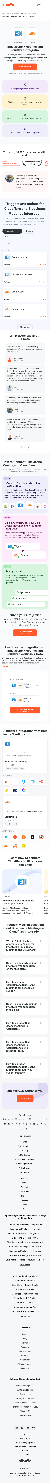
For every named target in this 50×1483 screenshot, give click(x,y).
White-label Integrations (25, 1385)
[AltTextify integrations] (23, 837)
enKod (24, 1142)
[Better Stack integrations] (32, 837)
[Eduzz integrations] (6, 790)
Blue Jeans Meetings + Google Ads (25, 1255)
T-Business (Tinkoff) (24, 1159)
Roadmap (25, 1355)
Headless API (25, 1415)
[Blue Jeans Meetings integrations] (32, 781)
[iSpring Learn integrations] (23, 790)
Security (25, 1450)
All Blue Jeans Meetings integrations (25, 1224)
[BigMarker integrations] (23, 781)
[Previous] (22, 447)
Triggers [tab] (29, 231)
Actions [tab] (8, 237)
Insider (24, 1196)
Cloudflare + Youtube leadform (25, 1311)
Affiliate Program (25, 1364)
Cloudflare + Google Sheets (25, 1285)
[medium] (33, 1427)
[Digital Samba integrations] (41, 781)
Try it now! (42, 265)
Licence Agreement (25, 1435)
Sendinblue (24, 1191)
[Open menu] (45, 4)
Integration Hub (7, 13)
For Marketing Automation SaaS (25, 1407)
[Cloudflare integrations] (6, 845)
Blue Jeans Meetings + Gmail (25, 1238)
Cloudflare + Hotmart (25, 1280)
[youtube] (27, 1427)
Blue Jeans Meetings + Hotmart (25, 1229)
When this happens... (18, 679)
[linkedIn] (22, 1427)
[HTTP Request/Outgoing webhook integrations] (6, 837)
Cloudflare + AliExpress (25, 1302)
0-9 (4, 1119)
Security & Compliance (25, 1398)
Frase (24, 1204)
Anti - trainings (24, 1146)
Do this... (13, 694)
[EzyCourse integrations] (15, 790)
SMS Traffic (24, 1155)
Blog (25, 1338)
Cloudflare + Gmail (25, 1289)
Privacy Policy (25, 1439)
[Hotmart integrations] (6, 781)
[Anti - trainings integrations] (15, 781)
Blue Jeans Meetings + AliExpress (25, 1251)
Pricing (25, 1334)
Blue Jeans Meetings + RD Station (25, 1246)
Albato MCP (25, 1411)
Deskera (24, 1200)
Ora (24, 1209)
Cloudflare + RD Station (25, 1298)
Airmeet (24, 1187)
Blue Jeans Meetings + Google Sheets (25, 1233)
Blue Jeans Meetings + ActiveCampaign (25, 1242)
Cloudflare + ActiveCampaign (25, 1294)
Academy (25, 1347)
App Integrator (25, 1351)
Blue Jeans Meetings (28, 13)
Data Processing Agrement (25, 1443)
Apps (17, 13)
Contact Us (25, 1454)
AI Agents (25, 1368)
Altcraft (24, 1178)
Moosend (24, 1172)
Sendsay (24, 1150)
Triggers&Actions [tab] (12, 231)
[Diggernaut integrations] (15, 845)
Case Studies (25, 1394)
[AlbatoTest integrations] (15, 837)
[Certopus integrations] (41, 837)
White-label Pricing (25, 1390)
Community (25, 1360)
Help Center (25, 1343)
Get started (25, 1098)
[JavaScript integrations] (23, 845)
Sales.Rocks (24, 1168)
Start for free (25, 66)
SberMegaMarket (24, 1163)
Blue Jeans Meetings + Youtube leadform (25, 1260)
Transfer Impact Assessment (25, 1447)
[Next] (27, 447)
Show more (25, 327)
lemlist (24, 1182)
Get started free (25, 633)
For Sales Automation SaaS (25, 1403)
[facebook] (16, 1427)
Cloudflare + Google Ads (25, 1307)
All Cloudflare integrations (25, 1276)
